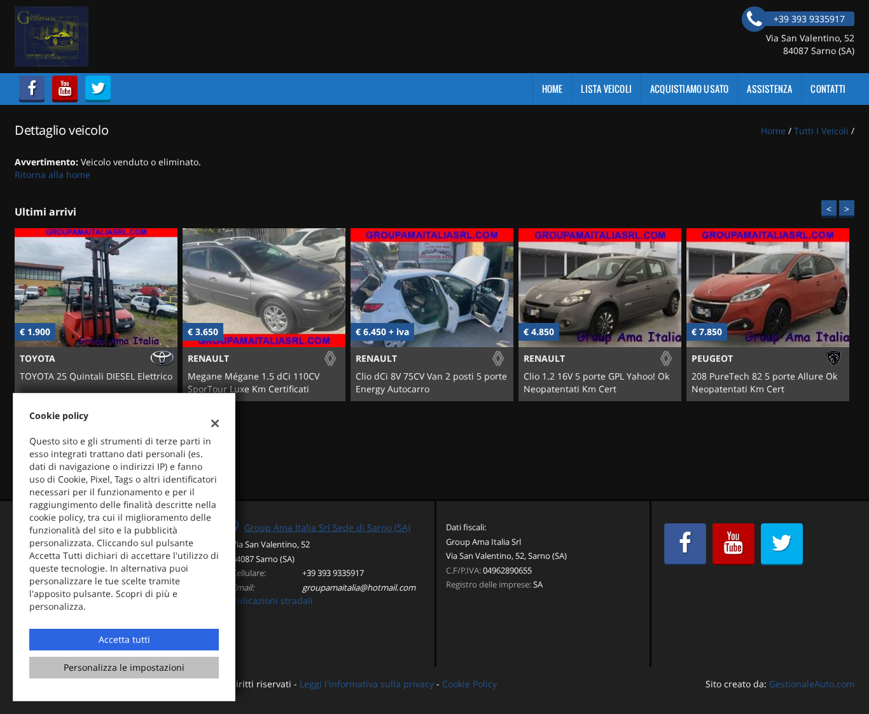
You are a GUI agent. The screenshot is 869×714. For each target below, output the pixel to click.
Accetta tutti (124, 639)
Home (552, 88)
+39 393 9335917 (333, 573)
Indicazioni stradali (272, 600)
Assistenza (769, 88)
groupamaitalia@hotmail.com (358, 587)
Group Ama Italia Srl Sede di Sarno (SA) (327, 527)
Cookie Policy (469, 684)
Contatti (827, 88)
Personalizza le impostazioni (124, 667)
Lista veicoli (606, 88)
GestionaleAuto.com (811, 684)
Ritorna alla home (52, 174)
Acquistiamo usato (689, 88)
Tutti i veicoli (821, 131)
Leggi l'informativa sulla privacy (367, 684)
